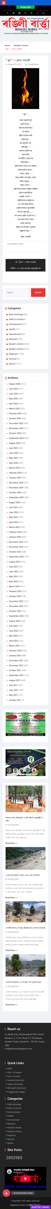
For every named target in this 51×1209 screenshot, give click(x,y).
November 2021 (16, 665)
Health (12, 329)
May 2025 (13, 458)
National (13, 339)
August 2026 (14, 384)
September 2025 (16, 438)
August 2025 (14, 443)
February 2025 (15, 473)
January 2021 (15, 700)
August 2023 (14, 562)
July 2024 (13, 507)
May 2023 (13, 576)
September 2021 (16, 675)
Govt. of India (13, 1076)
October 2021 (15, 670)
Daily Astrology (16, 314)
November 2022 (16, 606)
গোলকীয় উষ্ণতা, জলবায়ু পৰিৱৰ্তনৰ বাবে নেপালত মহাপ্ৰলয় (25, 928)
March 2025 (14, 468)
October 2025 (15, 433)
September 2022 (16, 616)
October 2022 (15, 611)
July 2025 (13, 448)
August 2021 (14, 680)
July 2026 (13, 389)
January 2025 (15, 477)
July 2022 (13, 626)
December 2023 (16, 542)
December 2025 (16, 423)
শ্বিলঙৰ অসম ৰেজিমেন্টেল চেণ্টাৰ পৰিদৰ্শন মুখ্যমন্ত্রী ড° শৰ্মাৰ (24, 819)
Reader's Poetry (16, 244)
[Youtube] (19, 13)
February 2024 (15, 532)
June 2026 (13, 394)
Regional (13, 354)
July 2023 (13, 566)
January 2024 (15, 537)
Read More (10, 843)
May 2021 (13, 695)
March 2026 (14, 408)
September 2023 (16, 557)
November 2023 (16, 547)
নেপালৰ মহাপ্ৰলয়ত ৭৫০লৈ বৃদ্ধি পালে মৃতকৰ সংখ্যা (23, 982)
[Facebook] (7, 13)
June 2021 (13, 690)
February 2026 (15, 413)
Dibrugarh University (16, 1088)
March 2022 (14, 646)
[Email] (43, 13)
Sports (12, 364)
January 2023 (15, 596)
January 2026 (15, 418)
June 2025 (13, 453)
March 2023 (14, 586)
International (14, 334)
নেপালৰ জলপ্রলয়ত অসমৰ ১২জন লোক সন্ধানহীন (23, 875)
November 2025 (16, 428)
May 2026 (13, 398)
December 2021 (16, 660)
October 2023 (15, 552)
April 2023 (13, 581)
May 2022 (13, 636)
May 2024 (13, 517)
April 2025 (13, 463)
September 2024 (16, 497)
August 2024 (14, 502)
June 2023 (13, 571)
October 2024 (15, 492)
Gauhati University (15, 1080)
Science (12, 359)
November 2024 (16, 487)
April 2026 (13, 403)
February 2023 (15, 591)
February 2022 (15, 650)
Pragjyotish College (16, 1092)
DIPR (9, 1069)
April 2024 (13, 522)
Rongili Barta (33, 64)
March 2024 (14, 527)
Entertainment (15, 324)
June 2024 (13, 512)
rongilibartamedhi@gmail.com (18, 1049)
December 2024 (16, 483)
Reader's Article (16, 344)
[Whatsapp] (37, 13)
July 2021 (13, 685)
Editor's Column (16, 319)
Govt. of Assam (14, 1072)
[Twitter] (13, 13)
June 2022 (13, 631)
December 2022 (16, 601)
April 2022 (13, 641)
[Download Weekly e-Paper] (6, 1193)
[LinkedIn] (31, 13)
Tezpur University (15, 1084)
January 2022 (15, 655)
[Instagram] (25, 13)
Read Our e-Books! (40, 1207)
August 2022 (14, 621)
